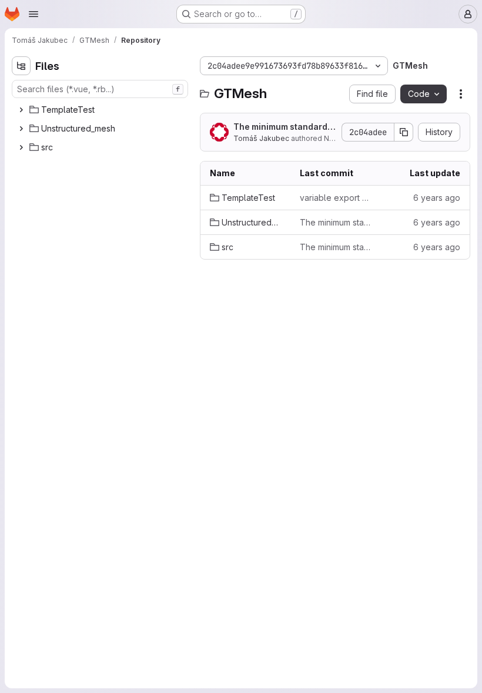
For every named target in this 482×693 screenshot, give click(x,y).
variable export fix (335, 198)
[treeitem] (101, 109)
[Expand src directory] (21, 147)
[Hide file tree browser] (21, 65)
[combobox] (100, 89)
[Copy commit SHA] (403, 132)
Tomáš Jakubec (261, 138)
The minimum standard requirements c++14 (283, 127)
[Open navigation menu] (33, 14)
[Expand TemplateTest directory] (21, 110)
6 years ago (436, 198)
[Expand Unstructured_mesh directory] (21, 129)
